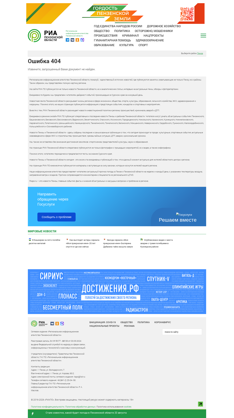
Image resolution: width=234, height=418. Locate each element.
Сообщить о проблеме (56, 217)
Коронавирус (162, 322)
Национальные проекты (104, 325)
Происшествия (105, 35)
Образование (104, 45)
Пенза (200, 53)
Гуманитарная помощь (112, 40)
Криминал (130, 35)
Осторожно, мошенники (154, 31)
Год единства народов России (118, 26)
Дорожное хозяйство (164, 26)
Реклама (129, 325)
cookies (127, 406)
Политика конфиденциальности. (48, 406)
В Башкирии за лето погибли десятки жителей (44, 242)
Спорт (143, 45)
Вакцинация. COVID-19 (102, 322)
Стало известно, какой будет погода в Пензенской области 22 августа (86, 412)
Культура (126, 45)
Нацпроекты (154, 35)
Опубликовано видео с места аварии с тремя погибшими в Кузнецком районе (156, 243)
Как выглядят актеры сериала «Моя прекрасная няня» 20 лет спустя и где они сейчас (82, 243)
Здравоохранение (150, 40)
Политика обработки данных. (80, 406)
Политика (122, 31)
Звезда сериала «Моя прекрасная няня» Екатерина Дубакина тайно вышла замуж (118, 243)
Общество (102, 31)
